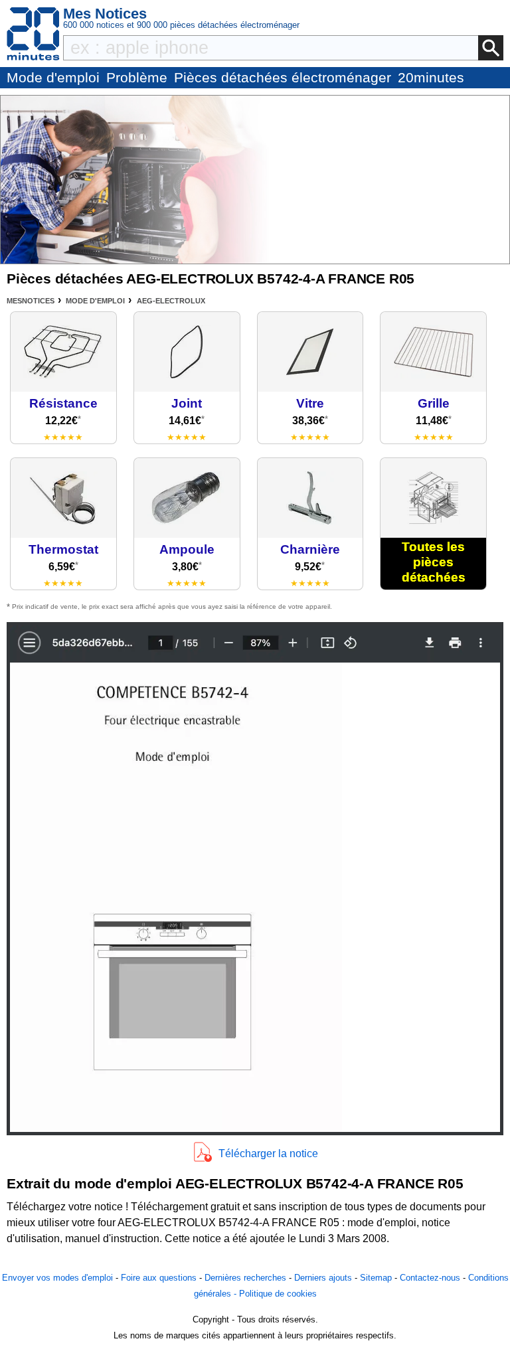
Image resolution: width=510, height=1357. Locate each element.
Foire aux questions (159, 1278)
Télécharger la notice (268, 1153)
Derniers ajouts (323, 1278)
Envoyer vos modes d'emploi (57, 1278)
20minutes (431, 77)
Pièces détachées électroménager (282, 77)
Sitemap (376, 1278)
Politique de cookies (278, 1294)
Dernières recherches (245, 1278)
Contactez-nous (430, 1278)
